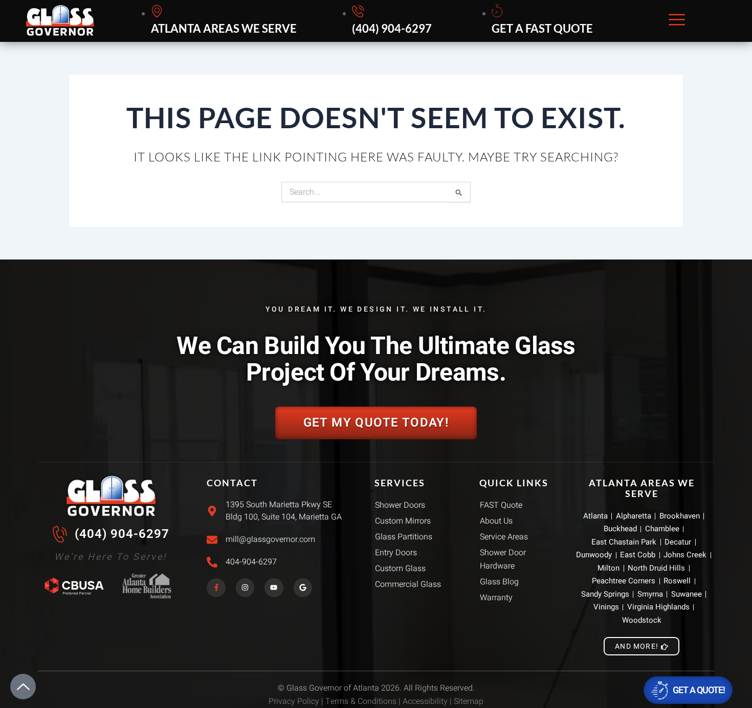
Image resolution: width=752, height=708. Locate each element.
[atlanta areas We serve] (225, 21)
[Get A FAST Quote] (544, 21)
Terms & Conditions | (364, 701)
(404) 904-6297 (122, 534)
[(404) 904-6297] (393, 21)
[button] (677, 20)
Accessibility (425, 701)
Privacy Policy (294, 701)
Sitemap (468, 701)
